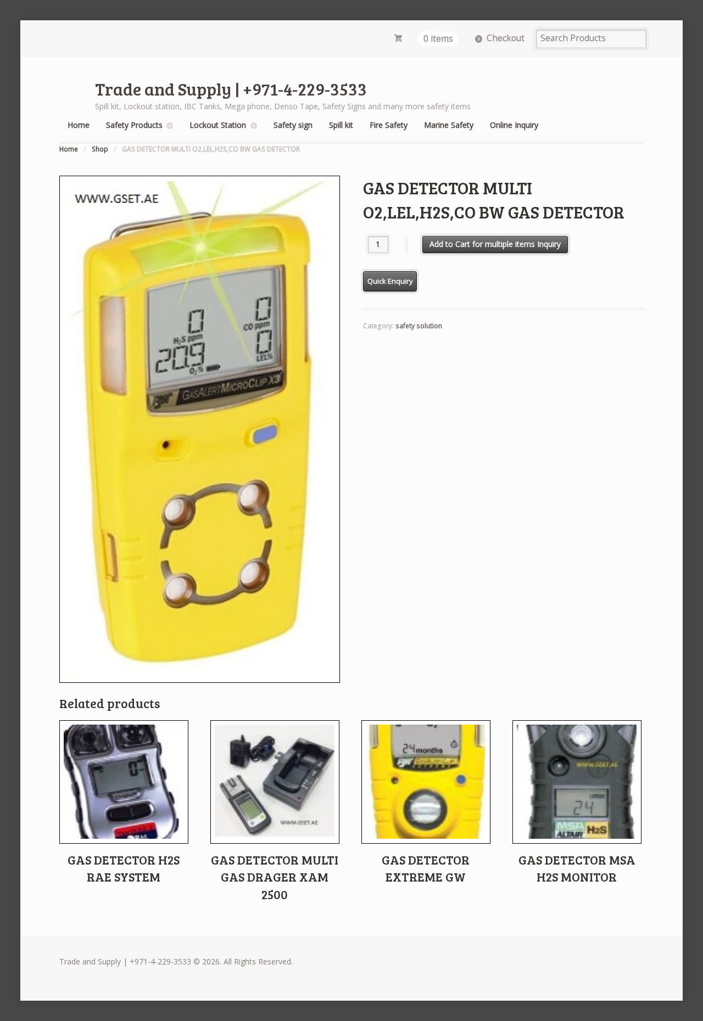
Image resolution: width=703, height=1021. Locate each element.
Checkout (506, 38)
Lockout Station (217, 125)
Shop (100, 149)
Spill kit (341, 125)
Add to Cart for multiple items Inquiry (495, 244)
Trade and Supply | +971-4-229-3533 (231, 88)
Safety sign (293, 125)
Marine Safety (448, 125)
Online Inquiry (514, 125)
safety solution (418, 325)
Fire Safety (389, 125)
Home (79, 125)
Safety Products (134, 125)
